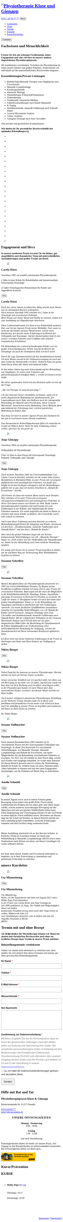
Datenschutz (56, 1218)
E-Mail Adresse (9, 984)
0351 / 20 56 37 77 (10, 18)
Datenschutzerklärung (12, 1066)
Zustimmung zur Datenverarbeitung (21, 1034)
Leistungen (12, 24)
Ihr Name (6, 961)
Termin (10, 29)
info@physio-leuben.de (12, 1112)
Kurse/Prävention (15, 34)
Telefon (5, 973)
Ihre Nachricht (9, 1008)
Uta (24, 1185)
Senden (8, 1081)
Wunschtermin (9, 996)
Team (9, 26)
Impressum (44, 1218)
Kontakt (11, 31)
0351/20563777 (8, 1109)
